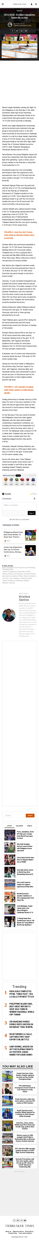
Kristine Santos (20, 24)
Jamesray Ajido (26, 578)
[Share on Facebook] (13, 31)
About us (8, 1231)
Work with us (29, 1231)
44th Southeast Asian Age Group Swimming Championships (18, 568)
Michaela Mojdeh (22, 580)
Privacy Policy (12, 1233)
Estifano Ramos (30, 574)
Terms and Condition (25, 1233)
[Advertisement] (19, 83)
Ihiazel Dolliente (30, 576)
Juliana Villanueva (8, 580)
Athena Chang (7, 574)
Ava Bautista (18, 574)
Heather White (17, 576)
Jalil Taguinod (14, 578)
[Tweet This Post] (17, 31)
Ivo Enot (5, 578)
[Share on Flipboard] (21, 31)
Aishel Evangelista (10, 571)
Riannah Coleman (8, 583)
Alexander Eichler (24, 571)
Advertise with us (18, 1231)
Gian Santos (6, 576)
